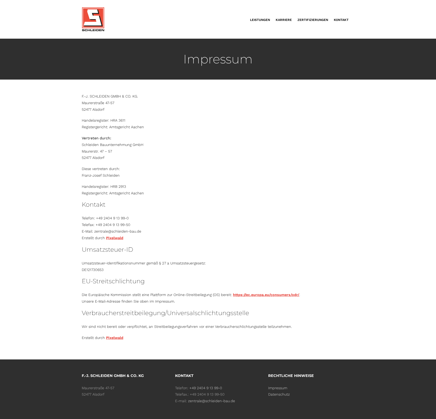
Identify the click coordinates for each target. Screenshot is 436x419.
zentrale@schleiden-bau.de (211, 401)
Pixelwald (114, 238)
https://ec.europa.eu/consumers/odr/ (266, 295)
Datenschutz (279, 394)
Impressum (277, 388)
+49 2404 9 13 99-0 (205, 388)
